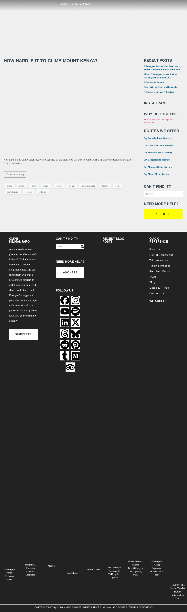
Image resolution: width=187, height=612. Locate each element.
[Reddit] (64, 344)
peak (117, 186)
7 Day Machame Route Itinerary (155, 152)
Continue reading (15, 174)
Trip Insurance (159, 260)
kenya (59, 186)
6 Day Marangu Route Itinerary (155, 166)
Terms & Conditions (140, 607)
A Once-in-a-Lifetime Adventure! (159, 92)
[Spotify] (75, 311)
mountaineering (88, 186)
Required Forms (160, 271)
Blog (152, 282)
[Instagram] (75, 300)
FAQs (153, 276)
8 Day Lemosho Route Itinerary (155, 138)
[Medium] (75, 355)
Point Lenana (12, 192)
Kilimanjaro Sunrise (68, 607)
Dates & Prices (159, 287)
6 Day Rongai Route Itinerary (154, 159)
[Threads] (64, 333)
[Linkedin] (64, 322)
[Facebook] (64, 300)
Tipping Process (160, 265)
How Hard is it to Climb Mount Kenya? (51, 60)
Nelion (105, 186)
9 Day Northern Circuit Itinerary (156, 145)
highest (46, 186)
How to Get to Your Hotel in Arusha (161, 87)
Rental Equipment (161, 254)
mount (71, 186)
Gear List (155, 249)
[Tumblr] (64, 355)
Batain (21, 186)
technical (42, 192)
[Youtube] (64, 311)
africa (9, 186)
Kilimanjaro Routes (115, 607)
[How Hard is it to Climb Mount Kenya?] (70, 110)
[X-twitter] (75, 322)
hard (34, 186)
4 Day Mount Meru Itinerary (154, 173)
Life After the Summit (154, 82)
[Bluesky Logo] (75, 333)
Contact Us (156, 293)
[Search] (81, 246)
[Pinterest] (75, 344)
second (29, 192)
